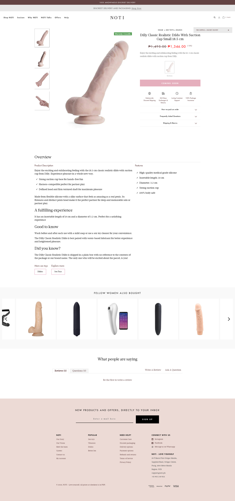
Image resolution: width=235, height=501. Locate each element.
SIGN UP (147, 419)
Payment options (127, 451)
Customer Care (126, 439)
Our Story (60, 439)
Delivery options (126, 447)
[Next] (229, 319)
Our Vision (60, 443)
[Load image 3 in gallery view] (42, 80)
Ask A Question (173, 370)
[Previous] (6, 319)
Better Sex (92, 451)
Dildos (179, 30)
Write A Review (153, 370)
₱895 (199, 312)
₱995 (158, 313)
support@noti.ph (159, 473)
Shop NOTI (9, 17)
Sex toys (91, 439)
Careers (59, 451)
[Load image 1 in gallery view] (42, 38)
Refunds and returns (128, 455)
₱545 (76, 310)
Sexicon (21, 17)
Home (160, 30)
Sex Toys (170, 30)
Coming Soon (170, 83)
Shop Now (137, 8)
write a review (124, 380)
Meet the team (62, 447)
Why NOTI (33, 17)
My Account (61, 458)
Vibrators (92, 443)
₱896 (35, 313)
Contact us (60, 455)
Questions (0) (79, 371)
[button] (9, 17)
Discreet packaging (127, 443)
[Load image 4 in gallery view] (42, 100)
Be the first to (117, 380)
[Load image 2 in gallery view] (42, 59)
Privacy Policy (125, 462)
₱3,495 (117, 315)
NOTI (65, 485)
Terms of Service (126, 458)
